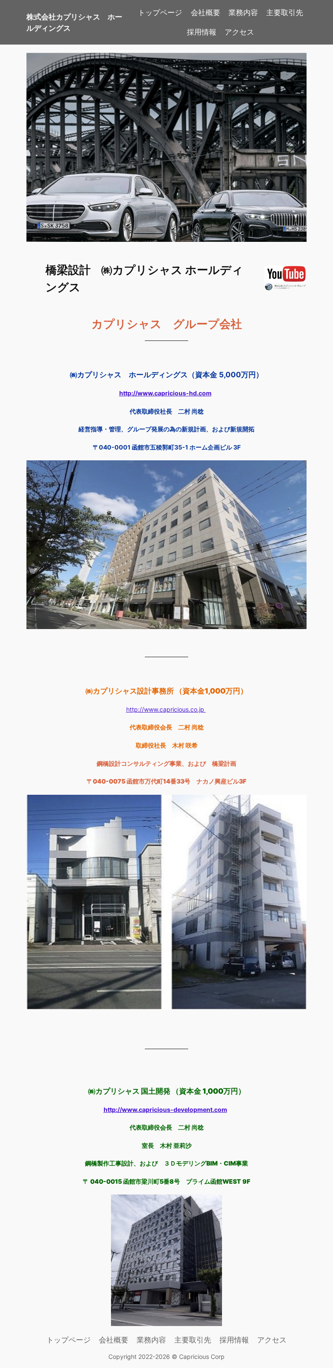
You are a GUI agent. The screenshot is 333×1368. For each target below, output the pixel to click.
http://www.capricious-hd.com (165, 393)
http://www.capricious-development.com (165, 1109)
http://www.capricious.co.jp (166, 709)
